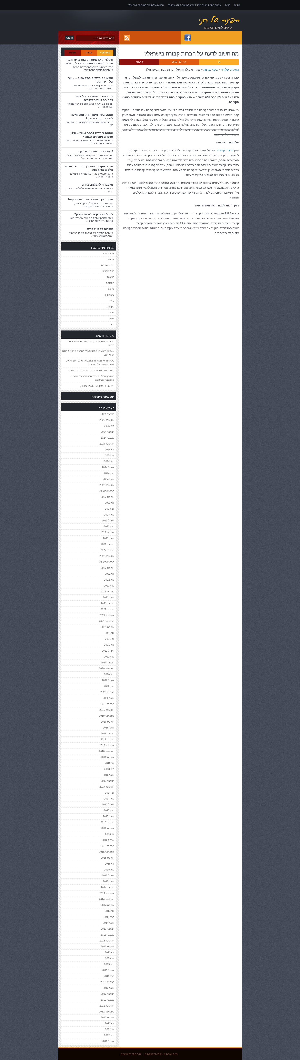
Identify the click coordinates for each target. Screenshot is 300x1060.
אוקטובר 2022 (106, 556)
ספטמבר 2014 (106, 899)
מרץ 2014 (109, 917)
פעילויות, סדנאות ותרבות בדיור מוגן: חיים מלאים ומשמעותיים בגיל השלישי (89, 61)
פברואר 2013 (107, 982)
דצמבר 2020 (107, 662)
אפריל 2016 (108, 840)
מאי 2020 (109, 674)
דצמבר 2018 (107, 733)
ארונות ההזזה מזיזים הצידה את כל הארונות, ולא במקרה (194, 5)
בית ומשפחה (107, 265)
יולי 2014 (109, 911)
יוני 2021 (109, 639)
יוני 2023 (109, 508)
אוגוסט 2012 (107, 1017)
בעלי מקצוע (210, 69)
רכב (112, 324)
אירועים (110, 259)
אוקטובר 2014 (106, 893)
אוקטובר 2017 (106, 786)
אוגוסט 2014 (107, 905)
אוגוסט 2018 (107, 757)
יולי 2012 (109, 1023)
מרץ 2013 (109, 976)
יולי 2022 (109, 573)
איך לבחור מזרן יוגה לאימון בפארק (97, 385)
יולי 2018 (109, 763)
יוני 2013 (109, 958)
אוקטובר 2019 (106, 710)
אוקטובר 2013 (106, 940)
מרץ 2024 (109, 473)
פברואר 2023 (107, 532)
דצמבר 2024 (107, 431)
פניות (227, 5)
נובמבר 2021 (107, 609)
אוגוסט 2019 (107, 721)
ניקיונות (110, 306)
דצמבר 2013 (107, 928)
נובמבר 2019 (107, 704)
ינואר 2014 (108, 922)
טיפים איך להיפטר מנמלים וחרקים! (90, 199)
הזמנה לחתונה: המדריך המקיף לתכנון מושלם (91, 370)
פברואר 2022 (107, 591)
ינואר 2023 (108, 538)
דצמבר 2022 (107, 544)
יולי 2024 (109, 449)
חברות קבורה (225, 150)
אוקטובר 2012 (106, 1005)
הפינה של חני (150, 1054)
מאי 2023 (109, 514)
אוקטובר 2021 (106, 615)
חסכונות (110, 283)
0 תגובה (139, 62)
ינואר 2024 (108, 479)
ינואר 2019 (108, 727)
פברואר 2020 (107, 692)
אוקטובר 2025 (106, 420)
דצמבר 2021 (107, 603)
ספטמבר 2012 (106, 1011)
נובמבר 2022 (107, 550)
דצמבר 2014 (107, 887)
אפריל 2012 (108, 1041)
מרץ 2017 (109, 810)
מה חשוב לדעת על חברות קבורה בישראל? (191, 54)
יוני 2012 (109, 1029)
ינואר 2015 (108, 881)
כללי (112, 300)
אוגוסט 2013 (107, 946)
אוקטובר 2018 (106, 745)
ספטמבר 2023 (106, 491)
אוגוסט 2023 (107, 497)
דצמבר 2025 (107, 414)
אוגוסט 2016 (107, 828)
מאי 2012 (109, 1035)
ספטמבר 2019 (106, 715)
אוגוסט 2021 (107, 627)
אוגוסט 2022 (107, 568)
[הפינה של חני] (199, 20)
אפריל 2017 (108, 804)
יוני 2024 (109, 455)
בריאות (110, 277)
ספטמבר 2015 (106, 851)
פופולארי (105, 52)
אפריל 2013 (108, 970)
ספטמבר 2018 (106, 751)
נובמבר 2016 (107, 822)
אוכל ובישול (108, 253)
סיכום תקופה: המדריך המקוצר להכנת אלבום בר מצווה (90, 343)
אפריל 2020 (108, 680)
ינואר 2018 (108, 775)
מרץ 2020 (109, 686)
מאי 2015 (109, 869)
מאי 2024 (109, 461)
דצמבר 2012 (107, 993)
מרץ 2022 (109, 585)
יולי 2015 (109, 863)
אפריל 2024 (108, 467)
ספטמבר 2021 (106, 621)
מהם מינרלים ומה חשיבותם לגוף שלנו (146, 5)
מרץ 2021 (109, 656)
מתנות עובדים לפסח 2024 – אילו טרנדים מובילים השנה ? (92, 134)
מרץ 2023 (109, 526)
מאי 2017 (109, 798)
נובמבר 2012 (107, 999)
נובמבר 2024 (107, 437)
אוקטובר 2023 (106, 485)
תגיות (72, 52)
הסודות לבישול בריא (100, 229)
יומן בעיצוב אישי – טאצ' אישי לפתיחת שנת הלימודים (94, 98)
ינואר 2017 (108, 816)
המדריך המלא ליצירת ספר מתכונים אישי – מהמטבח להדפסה (92, 378)
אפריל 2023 (108, 520)
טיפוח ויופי (109, 294)
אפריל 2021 (108, 650)
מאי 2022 (109, 579)
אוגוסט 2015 (107, 857)
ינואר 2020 (108, 698)
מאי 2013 (109, 964)
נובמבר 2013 (107, 934)
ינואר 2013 (108, 988)
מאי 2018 (109, 769)
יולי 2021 (109, 633)
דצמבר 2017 (107, 780)
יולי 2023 (109, 502)
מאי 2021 (109, 644)
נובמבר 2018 (107, 739)
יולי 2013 (109, 952)
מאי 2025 (109, 426)
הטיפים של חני (230, 69)
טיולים (111, 288)
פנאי (112, 318)
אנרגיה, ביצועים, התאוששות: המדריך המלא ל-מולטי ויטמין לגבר (88, 353)
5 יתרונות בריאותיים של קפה (95, 151)
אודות (237, 5)
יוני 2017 (109, 792)
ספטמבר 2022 (106, 562)
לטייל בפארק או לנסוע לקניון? (93, 214)
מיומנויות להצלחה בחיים (97, 184)
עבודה (111, 312)
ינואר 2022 (108, 597)
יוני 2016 (109, 834)
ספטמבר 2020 (106, 668)
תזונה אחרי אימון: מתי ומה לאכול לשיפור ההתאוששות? (92, 116)
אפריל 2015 (108, 875)
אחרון (89, 52)
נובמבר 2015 (107, 846)
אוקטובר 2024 (106, 443)
